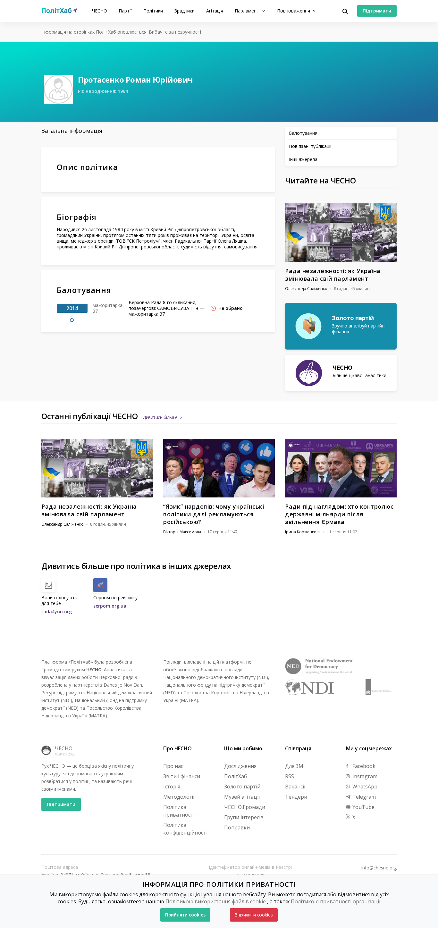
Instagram (364, 776)
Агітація (214, 11)
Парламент (247, 11)
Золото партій (242, 786)
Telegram (363, 796)
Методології (178, 796)
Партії (125, 11)
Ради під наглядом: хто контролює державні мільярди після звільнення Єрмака (339, 514)
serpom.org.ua (109, 606)
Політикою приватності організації (335, 901)
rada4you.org (56, 612)
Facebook (363, 766)
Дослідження (240, 766)
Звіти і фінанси (181, 776)
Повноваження (294, 11)
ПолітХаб (235, 776)
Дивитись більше (160, 417)
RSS (289, 776)
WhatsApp (364, 786)
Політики (153, 11)
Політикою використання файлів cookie (215, 901)
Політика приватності (179, 810)
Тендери (296, 796)
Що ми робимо (243, 748)
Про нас (173, 766)
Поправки (237, 827)
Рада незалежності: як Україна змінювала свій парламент (333, 274)
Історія (171, 786)
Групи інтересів (244, 817)
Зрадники (184, 11)
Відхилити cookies (254, 915)
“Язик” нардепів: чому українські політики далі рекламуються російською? (213, 514)
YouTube (363, 807)
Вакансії (295, 786)
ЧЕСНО (99, 11)
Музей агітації (242, 796)
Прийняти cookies (185, 915)
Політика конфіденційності (185, 828)
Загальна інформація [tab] (71, 130)
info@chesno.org (379, 868)
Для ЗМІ (295, 766)
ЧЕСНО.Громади (244, 807)
